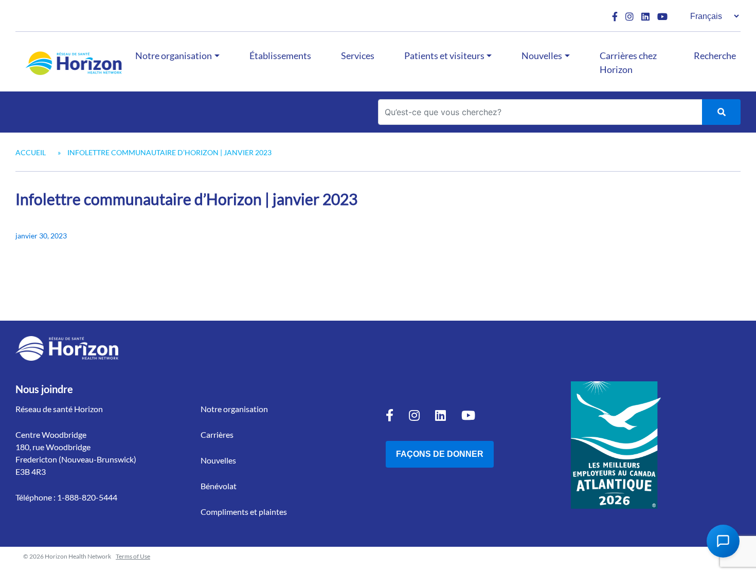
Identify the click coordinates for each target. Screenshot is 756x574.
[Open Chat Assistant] (723, 541)
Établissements (280, 55)
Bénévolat (219, 486)
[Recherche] (721, 112)
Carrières (217, 434)
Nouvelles (541, 55)
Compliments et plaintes (244, 511)
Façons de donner (439, 454)
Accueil (30, 152)
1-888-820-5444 (87, 497)
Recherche (715, 55)
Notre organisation (173, 55)
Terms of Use (133, 556)
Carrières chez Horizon (628, 62)
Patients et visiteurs (444, 55)
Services (357, 55)
